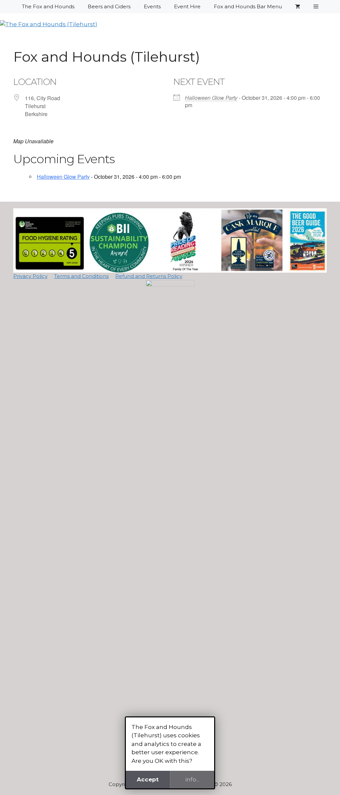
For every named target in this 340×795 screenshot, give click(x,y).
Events (152, 6)
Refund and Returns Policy (148, 276)
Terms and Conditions (81, 276)
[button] (316, 6)
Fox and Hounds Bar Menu (248, 6)
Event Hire (187, 6)
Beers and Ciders (109, 6)
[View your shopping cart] (298, 6)
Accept (148, 779)
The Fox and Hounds (48, 6)
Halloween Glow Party (211, 97)
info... (192, 779)
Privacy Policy (30, 276)
